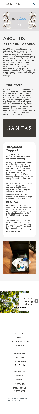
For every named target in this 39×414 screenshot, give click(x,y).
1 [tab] (18, 25)
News (19, 338)
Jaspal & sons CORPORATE (19, 389)
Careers (19, 376)
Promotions (19, 354)
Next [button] (32, 21)
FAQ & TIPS (19, 358)
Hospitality (19, 384)
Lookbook (19, 346)
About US (19, 334)
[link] (15, 365)
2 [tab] (20, 25)
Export (19, 380)
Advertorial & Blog (19, 342)
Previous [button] (7, 21)
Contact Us (19, 372)
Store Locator (19, 362)
